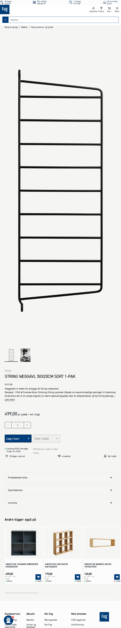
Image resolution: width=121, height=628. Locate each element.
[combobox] (63, 20)
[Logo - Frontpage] (30, 9)
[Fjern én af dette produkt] (8, 425)
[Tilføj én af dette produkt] (27, 425)
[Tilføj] (38, 577)
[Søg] (6, 20)
